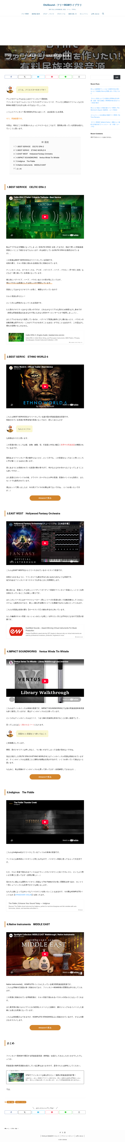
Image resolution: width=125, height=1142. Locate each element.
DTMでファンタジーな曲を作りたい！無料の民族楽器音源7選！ (51, 1075)
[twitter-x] (62, 1132)
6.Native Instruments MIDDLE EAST (31, 165)
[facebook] (60, 1132)
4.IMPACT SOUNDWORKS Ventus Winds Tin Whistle (37, 157)
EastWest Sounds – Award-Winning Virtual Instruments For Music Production (51, 629)
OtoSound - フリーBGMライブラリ (62, 5)
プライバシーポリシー (67, 1136)
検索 (117, 77)
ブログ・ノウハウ (26, 59)
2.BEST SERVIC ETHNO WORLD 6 (31, 150)
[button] (11, 77)
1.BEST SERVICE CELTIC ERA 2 (30, 146)
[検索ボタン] (103, 14)
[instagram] (65, 1132)
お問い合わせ (79, 1136)
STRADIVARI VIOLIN (23, 894)
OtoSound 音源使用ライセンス (50, 1136)
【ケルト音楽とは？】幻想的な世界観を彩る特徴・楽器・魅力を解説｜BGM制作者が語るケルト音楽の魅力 (105, 100)
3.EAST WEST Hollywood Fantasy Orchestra (34, 153)
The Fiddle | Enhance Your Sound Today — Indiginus (29, 903)
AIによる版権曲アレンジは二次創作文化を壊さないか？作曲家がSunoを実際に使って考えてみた (105, 91)
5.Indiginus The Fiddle (25, 161)
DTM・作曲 (16, 59)
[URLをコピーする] (79, 77)
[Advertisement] (62, 30)
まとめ (19, 168)
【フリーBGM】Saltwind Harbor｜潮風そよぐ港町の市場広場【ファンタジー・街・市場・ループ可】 (105, 124)
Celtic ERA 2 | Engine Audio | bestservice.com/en (45, 335)
